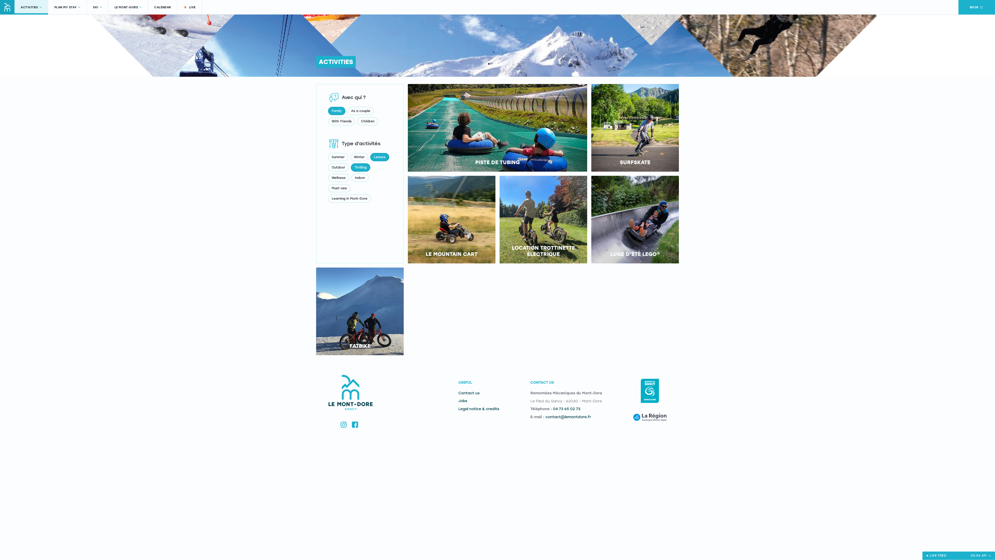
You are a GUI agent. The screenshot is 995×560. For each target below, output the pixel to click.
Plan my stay (65, 7)
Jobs (462, 401)
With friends (342, 121)
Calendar (162, 7)
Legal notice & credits (478, 409)
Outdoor (338, 167)
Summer (338, 157)
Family (337, 111)
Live (192, 7)
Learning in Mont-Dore (349, 198)
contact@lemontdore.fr (568, 417)
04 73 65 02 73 (566, 409)
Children (367, 121)
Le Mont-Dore (126, 7)
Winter (359, 157)
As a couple (360, 111)
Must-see (339, 188)
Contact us (469, 393)
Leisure (380, 157)
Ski (95, 7)
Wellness (339, 178)
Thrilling (360, 167)
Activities (29, 7)
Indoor (360, 178)
